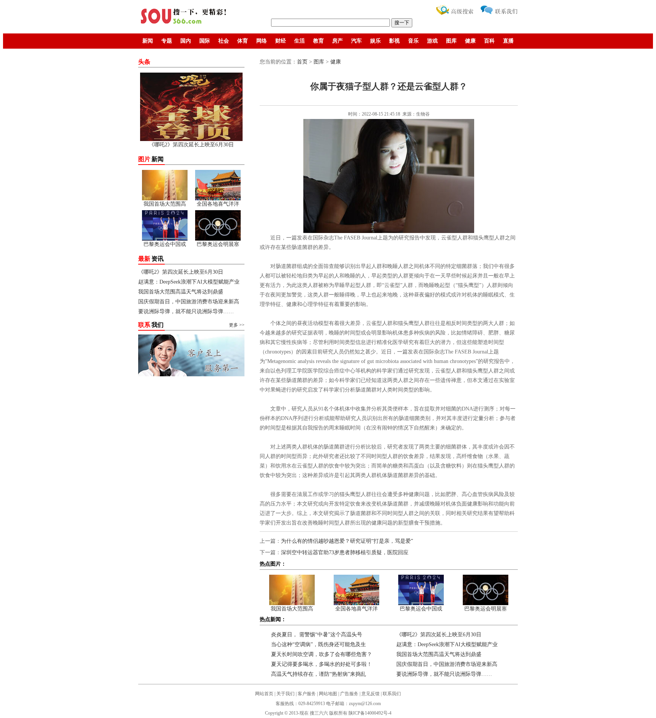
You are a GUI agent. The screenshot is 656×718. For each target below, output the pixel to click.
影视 (394, 41)
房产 (337, 41)
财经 (280, 41)
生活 (299, 41)
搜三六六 (319, 713)
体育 (242, 41)
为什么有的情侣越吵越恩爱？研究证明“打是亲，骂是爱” (347, 541)
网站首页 (264, 693)
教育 (318, 41)
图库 (451, 41)
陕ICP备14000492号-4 (369, 713)
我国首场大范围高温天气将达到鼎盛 (180, 292)
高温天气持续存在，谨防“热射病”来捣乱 (318, 674)
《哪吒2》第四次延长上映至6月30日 (180, 272)
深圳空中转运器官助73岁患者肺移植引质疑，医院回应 (344, 552)
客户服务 (307, 693)
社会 (223, 41)
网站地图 (328, 693)
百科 (489, 41)
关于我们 (285, 693)
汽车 (356, 41)
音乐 (413, 41)
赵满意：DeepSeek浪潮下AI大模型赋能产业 (189, 282)
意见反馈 (370, 693)
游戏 (432, 41)
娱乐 (375, 41)
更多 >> (236, 325)
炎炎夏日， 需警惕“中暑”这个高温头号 (316, 634)
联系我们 (392, 693)
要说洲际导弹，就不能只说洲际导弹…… (186, 311)
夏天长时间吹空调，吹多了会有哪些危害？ (321, 654)
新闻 (147, 41)
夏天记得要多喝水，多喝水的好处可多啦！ (321, 664)
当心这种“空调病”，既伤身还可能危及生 (318, 644)
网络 (261, 41)
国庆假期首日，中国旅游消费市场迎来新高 (188, 301)
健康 (470, 41)
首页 (302, 62)
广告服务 (349, 693)
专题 (166, 41)
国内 (185, 41)
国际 (204, 41)
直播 (508, 41)
